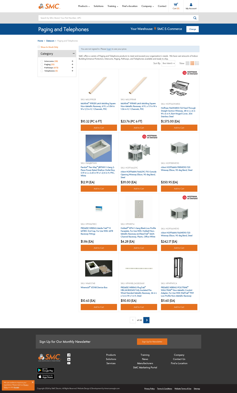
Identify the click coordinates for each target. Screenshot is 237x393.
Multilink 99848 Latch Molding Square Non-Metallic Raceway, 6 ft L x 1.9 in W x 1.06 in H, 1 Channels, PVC (139, 106)
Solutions (111, 359)
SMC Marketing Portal (145, 367)
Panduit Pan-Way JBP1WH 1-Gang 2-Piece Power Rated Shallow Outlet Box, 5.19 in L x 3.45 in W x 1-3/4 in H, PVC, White (98, 171)
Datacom (50, 40)
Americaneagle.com (112, 388)
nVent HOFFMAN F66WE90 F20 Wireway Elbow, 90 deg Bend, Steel (176, 234)
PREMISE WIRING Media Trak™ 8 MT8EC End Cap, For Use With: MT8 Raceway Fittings (97, 231)
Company (179, 354)
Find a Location (179, 363)
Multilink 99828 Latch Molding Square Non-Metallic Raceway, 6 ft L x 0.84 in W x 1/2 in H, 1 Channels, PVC (98, 106)
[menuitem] (84, 6)
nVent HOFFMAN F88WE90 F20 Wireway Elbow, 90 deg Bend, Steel (176, 168)
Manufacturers (145, 363)
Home (40, 40)
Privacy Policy (149, 388)
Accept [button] (16, 387)
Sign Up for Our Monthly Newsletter (65, 342)
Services (111, 363)
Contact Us (179, 359)
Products (111, 354)
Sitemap (197, 388)
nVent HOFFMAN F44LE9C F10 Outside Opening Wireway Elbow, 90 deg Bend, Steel (138, 174)
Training (145, 354)
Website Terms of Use (183, 388)
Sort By (156, 63)
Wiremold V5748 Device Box (94, 287)
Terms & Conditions (164, 388)
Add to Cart (99, 127)
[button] (72, 61)
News (145, 359)
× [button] (33, 382)
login (109, 49)
